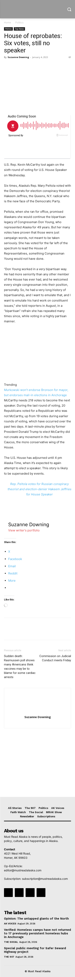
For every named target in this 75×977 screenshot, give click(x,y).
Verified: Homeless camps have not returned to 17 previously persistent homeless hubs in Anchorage (37, 933)
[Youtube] (41, 892)
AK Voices (10, 923)
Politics (19, 22)
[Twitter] (17, 66)
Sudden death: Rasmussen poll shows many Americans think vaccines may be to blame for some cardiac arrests (20, 666)
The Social (11, 942)
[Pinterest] (26, 66)
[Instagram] (19, 892)
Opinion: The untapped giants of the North (36, 918)
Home (7, 22)
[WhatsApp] (36, 66)
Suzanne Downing (18, 57)
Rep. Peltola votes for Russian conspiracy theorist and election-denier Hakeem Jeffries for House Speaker (39, 489)
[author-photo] (37, 711)
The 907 (9, 956)
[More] (45, 66)
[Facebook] (8, 66)
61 (70, 57)
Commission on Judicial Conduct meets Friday (55, 658)
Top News (19, 28)
